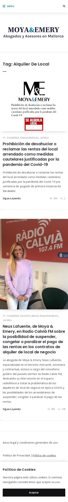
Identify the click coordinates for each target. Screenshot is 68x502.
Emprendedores (29, 137)
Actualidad (13, 137)
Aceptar (34, 492)
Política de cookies (44, 455)
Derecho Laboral (29, 315)
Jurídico (44, 137)
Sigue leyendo (12, 198)
